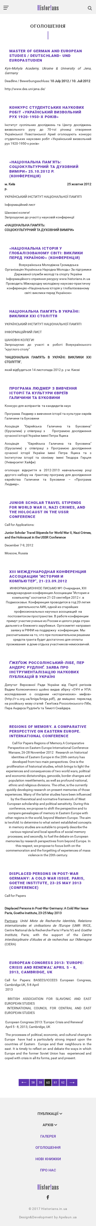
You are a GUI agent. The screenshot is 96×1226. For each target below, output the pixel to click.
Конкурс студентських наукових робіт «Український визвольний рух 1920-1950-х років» (46, 112)
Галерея (48, 1136)
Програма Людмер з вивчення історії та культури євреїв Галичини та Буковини (43, 393)
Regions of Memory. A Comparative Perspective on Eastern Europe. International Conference (47, 731)
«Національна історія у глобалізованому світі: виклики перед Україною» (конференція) (46, 253)
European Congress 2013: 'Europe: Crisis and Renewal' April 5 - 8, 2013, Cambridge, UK (46, 967)
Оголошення (48, 1147)
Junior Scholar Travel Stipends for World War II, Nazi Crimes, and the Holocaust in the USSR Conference (47, 509)
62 (63, 1082)
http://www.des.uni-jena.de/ (25, 89)
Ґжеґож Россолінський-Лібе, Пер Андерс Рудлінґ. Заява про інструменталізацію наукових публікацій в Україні (46, 669)
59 (40, 1082)
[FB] (48, 1197)
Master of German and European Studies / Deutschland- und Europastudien (45, 56)
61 (55, 1082)
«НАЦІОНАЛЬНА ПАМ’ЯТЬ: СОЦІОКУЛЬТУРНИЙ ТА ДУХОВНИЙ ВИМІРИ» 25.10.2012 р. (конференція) (44, 169)
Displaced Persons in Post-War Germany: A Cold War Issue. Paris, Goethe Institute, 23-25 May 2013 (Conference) (47, 880)
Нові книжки (48, 1159)
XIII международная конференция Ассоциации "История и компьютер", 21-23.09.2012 (47, 576)
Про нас (48, 1170)
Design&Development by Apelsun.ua (48, 1217)
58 (33, 1082)
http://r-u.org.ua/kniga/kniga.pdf (30, 699)
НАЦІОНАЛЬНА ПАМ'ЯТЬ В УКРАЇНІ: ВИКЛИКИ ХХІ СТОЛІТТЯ (44, 313)
